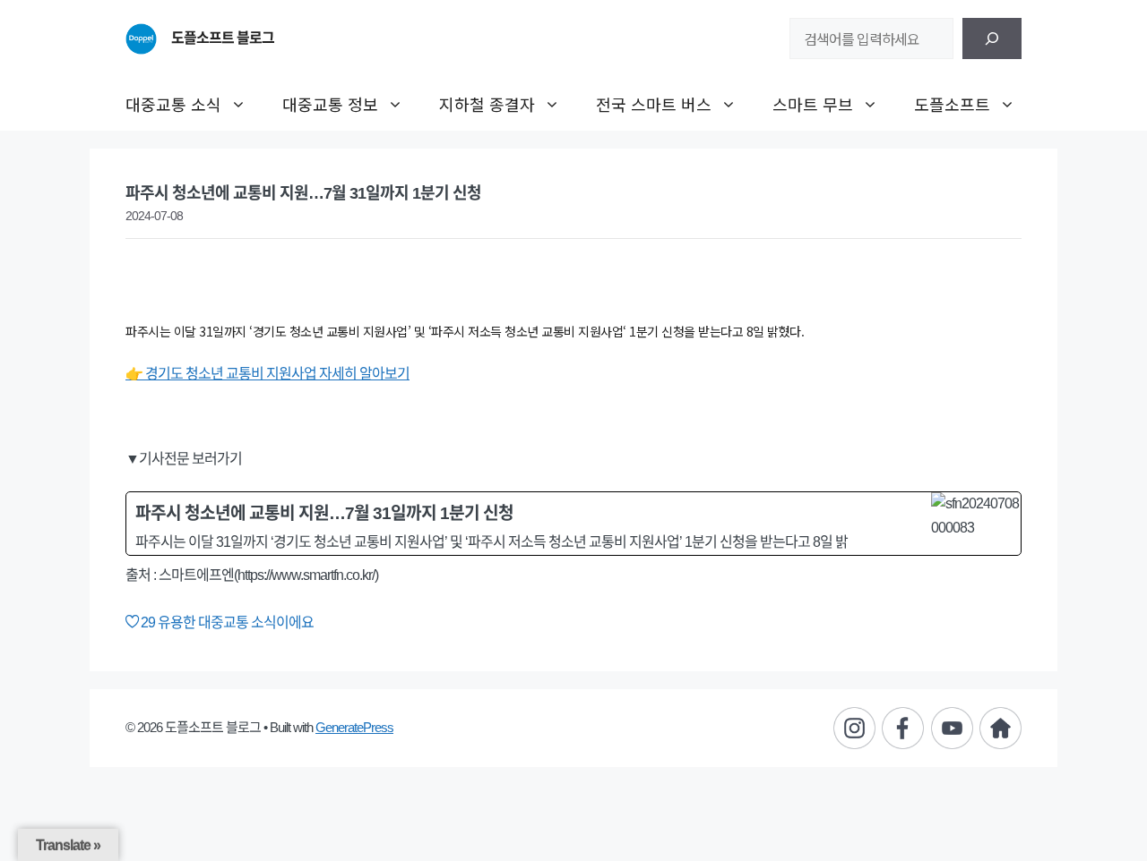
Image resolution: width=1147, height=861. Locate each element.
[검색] (992, 38)
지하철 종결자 (487, 103)
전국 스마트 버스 (653, 103)
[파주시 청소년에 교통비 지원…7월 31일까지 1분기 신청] (573, 523)
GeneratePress (354, 727)
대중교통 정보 (330, 103)
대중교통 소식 (173, 103)
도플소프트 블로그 (222, 38)
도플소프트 (952, 103)
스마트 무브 (812, 103)
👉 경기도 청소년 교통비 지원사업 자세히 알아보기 (267, 373)
